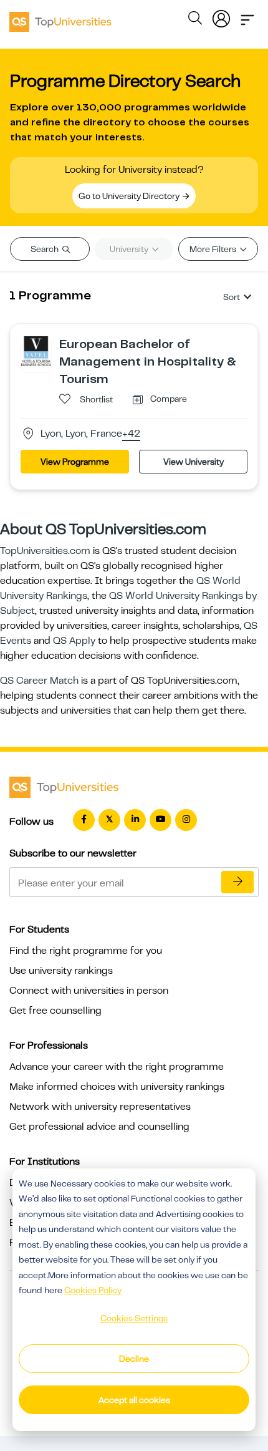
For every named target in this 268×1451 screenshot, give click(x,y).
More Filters (213, 249)
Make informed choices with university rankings (116, 1086)
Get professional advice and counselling (99, 1126)
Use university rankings (61, 970)
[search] (195, 20)
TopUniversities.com (45, 551)
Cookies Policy (93, 1290)
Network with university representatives (100, 1106)
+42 (131, 434)
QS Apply (74, 640)
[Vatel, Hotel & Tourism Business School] (36, 350)
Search (45, 249)
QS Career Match (39, 680)
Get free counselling (55, 1010)
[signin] (221, 16)
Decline (134, 1358)
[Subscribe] (237, 882)
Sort (231, 297)
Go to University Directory (130, 195)
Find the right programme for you (85, 950)
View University (193, 461)
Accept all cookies (134, 1399)
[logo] (60, 17)
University (130, 249)
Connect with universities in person (88, 990)
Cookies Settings (134, 1318)
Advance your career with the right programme (116, 1066)
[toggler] (247, 16)
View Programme (75, 461)
